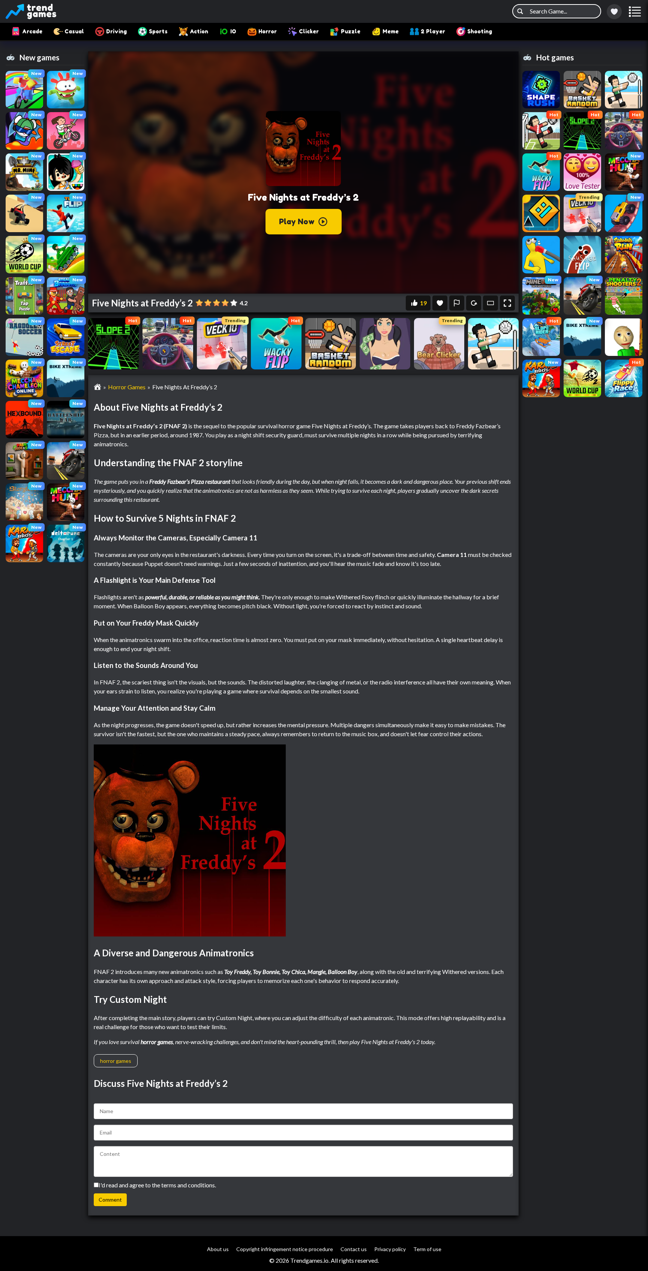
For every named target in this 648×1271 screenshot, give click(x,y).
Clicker (309, 31)
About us (218, 1249)
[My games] (614, 11)
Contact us (353, 1249)
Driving (116, 31)
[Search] (520, 11)
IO (233, 31)
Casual (74, 31)
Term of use (427, 1249)
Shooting (479, 31)
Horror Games (127, 386)
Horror (267, 31)
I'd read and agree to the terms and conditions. (157, 1184)
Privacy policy (390, 1249)
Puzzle (350, 31)
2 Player (433, 31)
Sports (158, 31)
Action (199, 31)
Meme (390, 31)
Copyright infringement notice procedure (284, 1249)
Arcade (32, 31)
